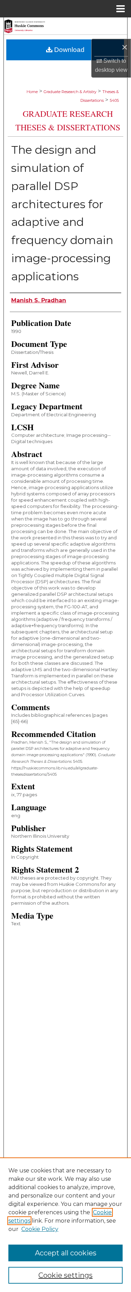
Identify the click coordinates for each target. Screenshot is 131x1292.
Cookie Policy (39, 1229)
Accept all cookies (65, 1253)
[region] (65, 1224)
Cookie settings (65, 1275)
